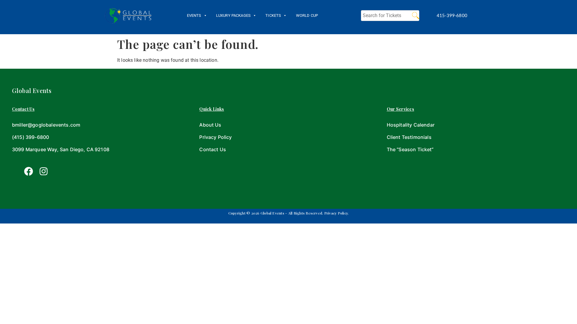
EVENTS (194, 15)
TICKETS (273, 15)
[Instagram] (43, 171)
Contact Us (212, 149)
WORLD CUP (307, 15)
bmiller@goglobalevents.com (46, 125)
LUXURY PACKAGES (233, 15)
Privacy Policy (215, 137)
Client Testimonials (409, 137)
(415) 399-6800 (30, 137)
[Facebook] (28, 171)
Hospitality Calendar (411, 125)
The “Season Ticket (409, 149)
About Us (210, 125)
